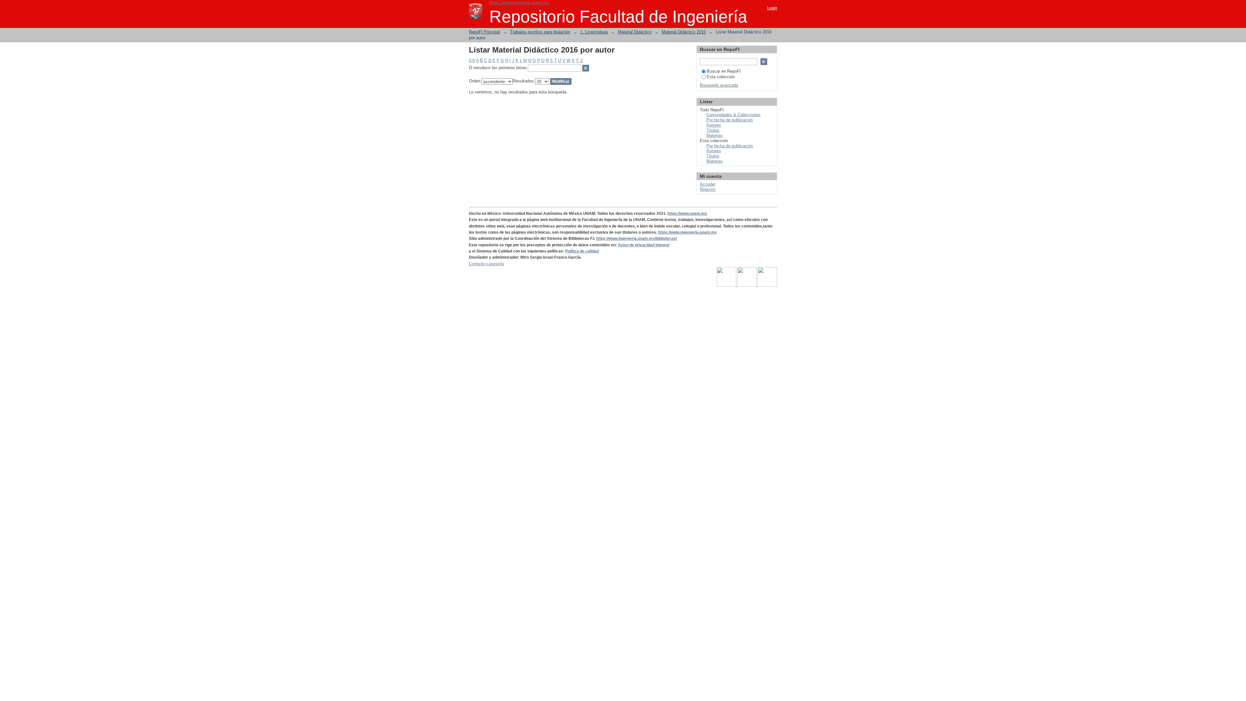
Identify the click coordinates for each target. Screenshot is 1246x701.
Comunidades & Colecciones (733, 114)
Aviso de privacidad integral (643, 245)
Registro (707, 189)
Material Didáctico (635, 32)
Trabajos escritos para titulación (540, 32)
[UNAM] (727, 285)
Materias (714, 135)
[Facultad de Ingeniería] (747, 285)
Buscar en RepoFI (724, 71)
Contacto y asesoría (486, 264)
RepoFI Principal (484, 32)
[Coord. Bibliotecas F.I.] (767, 285)
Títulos (712, 130)
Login (772, 8)
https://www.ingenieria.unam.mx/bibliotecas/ (636, 238)
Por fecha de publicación (729, 119)
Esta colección (721, 76)
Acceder (707, 184)
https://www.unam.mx (687, 213)
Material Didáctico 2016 (684, 32)
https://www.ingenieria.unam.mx (519, 2)
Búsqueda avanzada (719, 85)
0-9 (472, 60)
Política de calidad (582, 251)
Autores (713, 125)
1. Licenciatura (594, 32)
